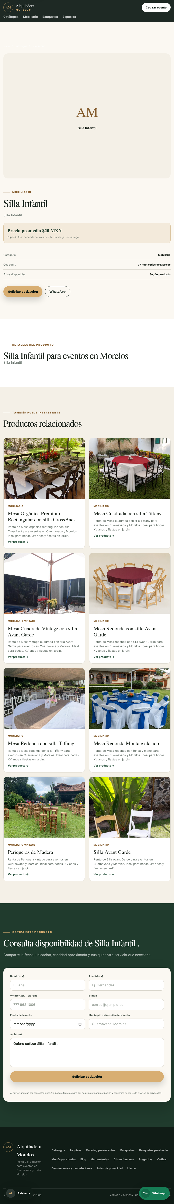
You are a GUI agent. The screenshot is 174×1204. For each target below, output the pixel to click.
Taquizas (75, 1150)
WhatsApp (57, 291)
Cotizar (162, 1159)
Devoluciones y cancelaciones (72, 1168)
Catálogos (10, 16)
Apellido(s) (96, 976)
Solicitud (16, 1034)
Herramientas (100, 1159)
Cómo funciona (124, 1159)
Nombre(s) (17, 976)
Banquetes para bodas (153, 1150)
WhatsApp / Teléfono (24, 995)
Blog (83, 1159)
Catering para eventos (100, 1150)
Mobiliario (30, 16)
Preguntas (145, 1159)
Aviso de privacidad (150, 1093)
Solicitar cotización (23, 291)
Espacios (69, 16)
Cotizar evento (156, 7)
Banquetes (50, 16)
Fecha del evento (21, 1015)
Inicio (6, 46)
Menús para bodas (64, 1159)
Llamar (131, 1168)
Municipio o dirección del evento (109, 1015)
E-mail (93, 995)
